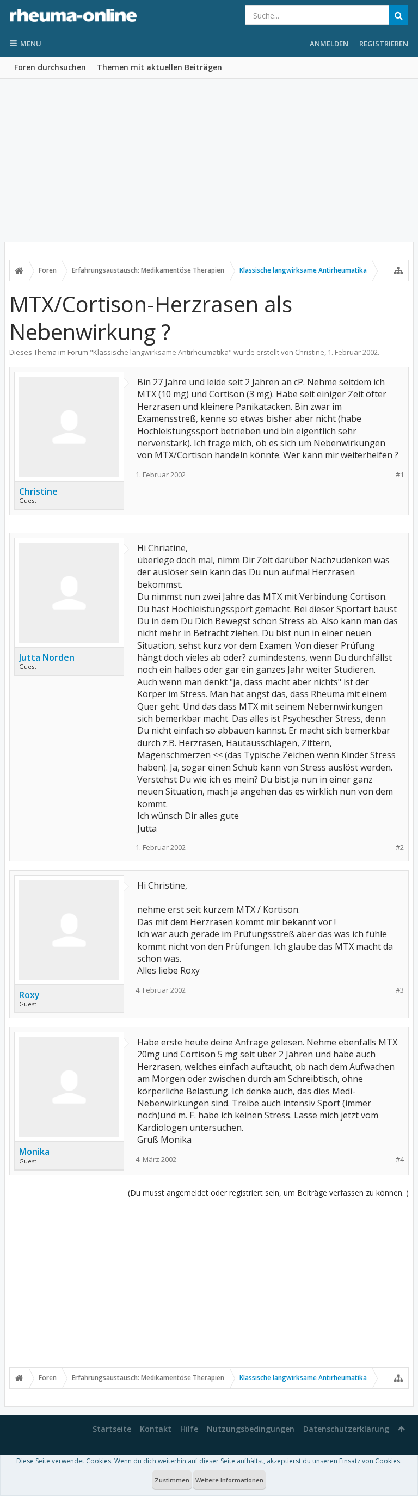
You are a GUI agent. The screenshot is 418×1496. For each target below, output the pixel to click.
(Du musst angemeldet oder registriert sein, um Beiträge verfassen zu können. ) (268, 1192)
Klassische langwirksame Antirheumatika (161, 352)
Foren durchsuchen (50, 67)
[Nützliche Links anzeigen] (398, 270)
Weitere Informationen (229, 1480)
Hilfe (189, 1429)
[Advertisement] (209, 160)
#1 (400, 474)
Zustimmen (172, 1480)
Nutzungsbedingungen (250, 1429)
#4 (400, 1159)
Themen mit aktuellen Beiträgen (159, 67)
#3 (400, 990)
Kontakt (155, 1429)
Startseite (112, 1429)
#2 (400, 847)
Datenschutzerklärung (346, 1429)
